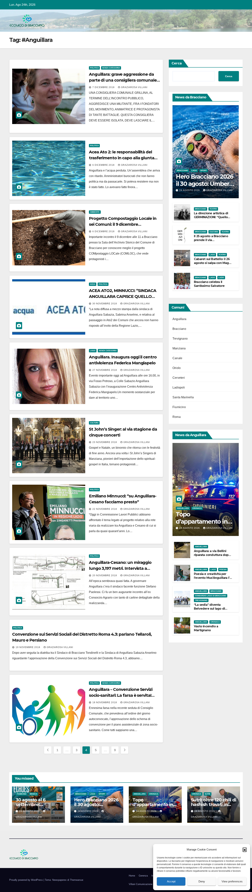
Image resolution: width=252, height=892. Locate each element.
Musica (33, 794)
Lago (92, 351)
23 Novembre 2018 (105, 442)
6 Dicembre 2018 (103, 165)
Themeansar (76, 880)
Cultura (94, 423)
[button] (244, 849)
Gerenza (143, 875)
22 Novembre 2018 (105, 509)
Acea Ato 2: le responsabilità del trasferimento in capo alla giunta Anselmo (121, 157)
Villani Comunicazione (140, 884)
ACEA (92, 284)
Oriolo (176, 367)
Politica (94, 68)
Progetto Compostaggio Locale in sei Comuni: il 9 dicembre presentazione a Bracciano (122, 224)
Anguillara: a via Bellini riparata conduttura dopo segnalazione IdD (212, 555)
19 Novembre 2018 (28, 647)
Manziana (179, 348)
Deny (202, 881)
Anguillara (179, 319)
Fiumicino (179, 407)
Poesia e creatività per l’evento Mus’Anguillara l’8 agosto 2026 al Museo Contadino (212, 579)
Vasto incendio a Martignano (206, 628)
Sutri (207, 794)
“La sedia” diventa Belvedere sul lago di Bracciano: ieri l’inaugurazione (209, 610)
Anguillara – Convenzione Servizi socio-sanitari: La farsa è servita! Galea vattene (120, 695)
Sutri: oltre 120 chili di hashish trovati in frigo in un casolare (213, 804)
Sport (203, 170)
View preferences (232, 881)
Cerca (177, 63)
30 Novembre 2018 (105, 303)
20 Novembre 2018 (105, 575)
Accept (171, 881)
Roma (176, 416)
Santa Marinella (183, 397)
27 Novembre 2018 (105, 370)
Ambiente (95, 212)
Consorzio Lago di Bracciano (210, 596)
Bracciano (182, 170)
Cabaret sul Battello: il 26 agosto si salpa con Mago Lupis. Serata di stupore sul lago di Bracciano (212, 264)
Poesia (223, 569)
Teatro (213, 209)
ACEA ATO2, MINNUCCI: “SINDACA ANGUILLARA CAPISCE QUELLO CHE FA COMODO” (122, 296)
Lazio (221, 277)
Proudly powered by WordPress (26, 880)
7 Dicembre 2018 (103, 87)
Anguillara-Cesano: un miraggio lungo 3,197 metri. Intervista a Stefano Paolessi (120, 568)
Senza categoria (111, 68)
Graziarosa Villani (134, 87)
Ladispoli (178, 387)
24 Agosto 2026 (190, 190)
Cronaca (197, 508)
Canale (177, 358)
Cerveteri (178, 377)
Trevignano (180, 338)
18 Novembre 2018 (105, 702)
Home (132, 875)
